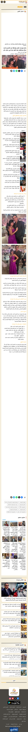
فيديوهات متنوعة (22, 709)
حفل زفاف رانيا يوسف (14, 509)
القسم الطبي (5, 707)
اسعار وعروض (19, 719)
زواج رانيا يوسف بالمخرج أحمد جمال (11, 502)
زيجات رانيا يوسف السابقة (12, 504)
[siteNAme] (23, 2)
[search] (2, 2)
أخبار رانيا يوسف (22, 509)
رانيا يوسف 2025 (22, 507)
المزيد (14, 681)
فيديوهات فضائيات (22, 716)
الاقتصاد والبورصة (22, 714)
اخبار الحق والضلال (6, 714)
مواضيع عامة (11, 712)
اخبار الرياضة (23, 712)
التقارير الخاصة (12, 707)
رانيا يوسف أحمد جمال (21, 512)
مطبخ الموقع (17, 712)
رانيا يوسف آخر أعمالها (11, 512)
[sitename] (14, 691)
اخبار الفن (20, 7)
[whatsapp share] (16, 71)
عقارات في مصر (12, 719)
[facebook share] (22, 71)
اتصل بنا (7, 724)
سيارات (24, 719)
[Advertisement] (14, 28)
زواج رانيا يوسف (22, 502)
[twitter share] (19, 71)
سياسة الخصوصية (14, 724)
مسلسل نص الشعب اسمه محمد (11, 507)
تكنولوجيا (5, 716)
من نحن (20, 724)
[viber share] (14, 71)
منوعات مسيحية (10, 709)
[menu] (4, 2)
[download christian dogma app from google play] (14, 703)
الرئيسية (24, 707)
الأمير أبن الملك (21, 52)
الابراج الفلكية (5, 719)
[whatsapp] (11, 71)
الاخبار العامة (18, 707)
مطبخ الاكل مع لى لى (13, 716)
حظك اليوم (24, 721)
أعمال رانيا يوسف (22, 504)
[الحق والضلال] (25, 7)
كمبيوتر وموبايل (15, 714)
